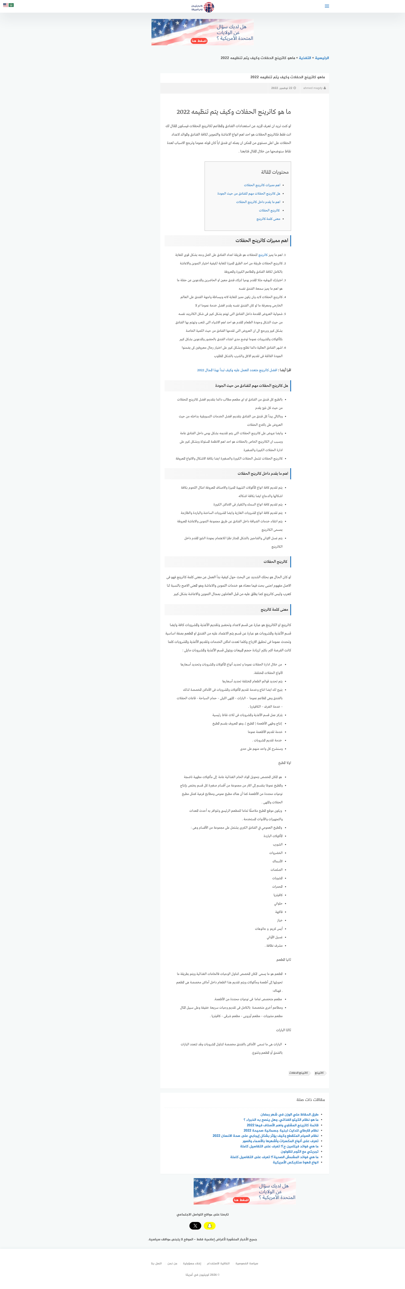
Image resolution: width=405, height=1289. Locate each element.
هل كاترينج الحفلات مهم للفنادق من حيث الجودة (248, 194)
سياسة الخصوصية (246, 1263)
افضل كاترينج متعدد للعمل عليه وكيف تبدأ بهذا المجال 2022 (237, 370)
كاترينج (263, 255)
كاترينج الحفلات (269, 210)
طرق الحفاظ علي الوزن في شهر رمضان (290, 1115)
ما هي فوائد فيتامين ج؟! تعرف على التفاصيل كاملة (279, 1146)
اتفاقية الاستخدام (218, 1263)
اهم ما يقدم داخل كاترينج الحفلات (258, 202)
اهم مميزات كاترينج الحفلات (262, 185)
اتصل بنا (156, 1263)
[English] (6, 5)
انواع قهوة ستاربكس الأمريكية (296, 1162)
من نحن (172, 1263)
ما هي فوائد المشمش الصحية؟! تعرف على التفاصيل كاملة (274, 1157)
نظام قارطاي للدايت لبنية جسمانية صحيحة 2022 (281, 1131)
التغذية (305, 58)
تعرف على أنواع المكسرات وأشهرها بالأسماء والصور (281, 1141)
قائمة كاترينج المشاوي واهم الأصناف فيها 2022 (283, 1125)
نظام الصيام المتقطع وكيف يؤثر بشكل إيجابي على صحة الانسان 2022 (266, 1136)
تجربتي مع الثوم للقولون (300, 1152)
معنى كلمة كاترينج (268, 219)
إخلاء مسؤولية (192, 1263)
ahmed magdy (313, 88)
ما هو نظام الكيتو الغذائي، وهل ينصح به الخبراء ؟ (281, 1120)
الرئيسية (322, 58)
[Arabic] (11, 5)
